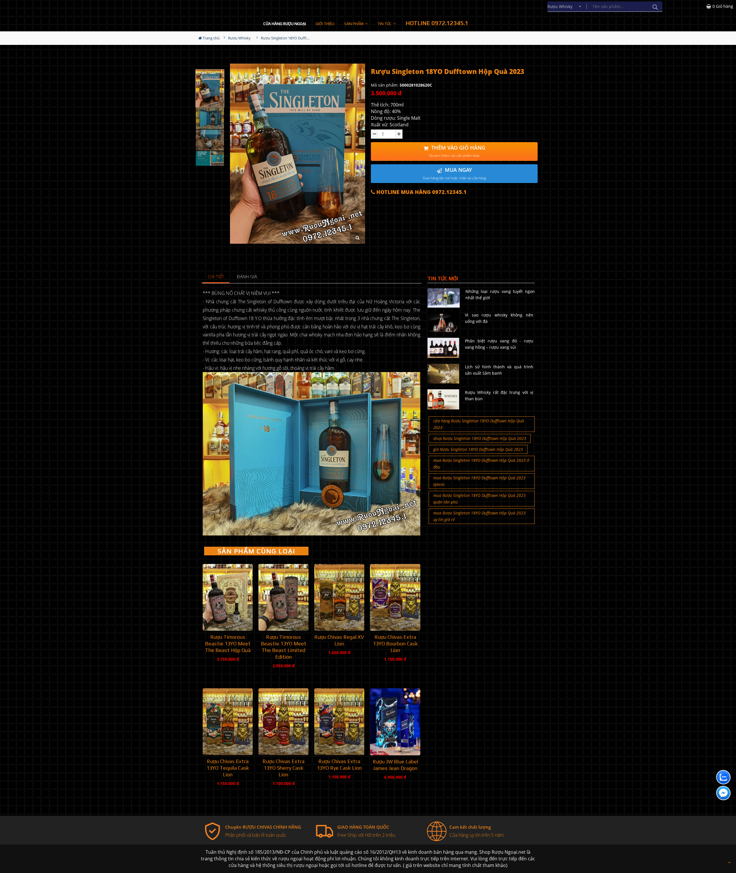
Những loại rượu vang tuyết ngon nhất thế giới (500, 294)
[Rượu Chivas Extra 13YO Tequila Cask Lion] (228, 721)
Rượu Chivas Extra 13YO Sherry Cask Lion (283, 767)
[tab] (216, 277)
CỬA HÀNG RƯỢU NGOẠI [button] (284, 23)
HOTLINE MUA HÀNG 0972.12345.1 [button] (421, 192)
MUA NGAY (454, 173)
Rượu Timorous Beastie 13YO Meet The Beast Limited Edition (283, 647)
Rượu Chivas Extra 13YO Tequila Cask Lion (227, 767)
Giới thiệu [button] (325, 23)
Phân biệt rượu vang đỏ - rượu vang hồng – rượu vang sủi (499, 344)
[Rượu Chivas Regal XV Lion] (339, 597)
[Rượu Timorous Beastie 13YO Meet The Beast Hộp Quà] (228, 597)
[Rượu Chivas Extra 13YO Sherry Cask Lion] (283, 721)
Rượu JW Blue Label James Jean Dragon (395, 764)
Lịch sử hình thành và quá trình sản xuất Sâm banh (499, 370)
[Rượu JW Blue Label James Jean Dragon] (395, 721)
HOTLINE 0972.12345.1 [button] (437, 23)
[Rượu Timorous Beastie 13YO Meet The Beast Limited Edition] (283, 597)
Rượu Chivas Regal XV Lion (339, 640)
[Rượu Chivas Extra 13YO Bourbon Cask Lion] (395, 597)
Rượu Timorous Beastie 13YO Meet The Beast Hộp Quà (228, 643)
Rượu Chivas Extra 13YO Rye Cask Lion (339, 764)
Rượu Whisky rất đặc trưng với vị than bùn (499, 395)
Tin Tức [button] (384, 23)
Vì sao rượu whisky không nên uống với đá (499, 318)
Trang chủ (211, 38)
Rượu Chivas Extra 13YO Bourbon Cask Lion (395, 643)
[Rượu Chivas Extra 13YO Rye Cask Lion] (339, 721)
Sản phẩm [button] (354, 23)
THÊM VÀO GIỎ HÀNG (457, 151)
